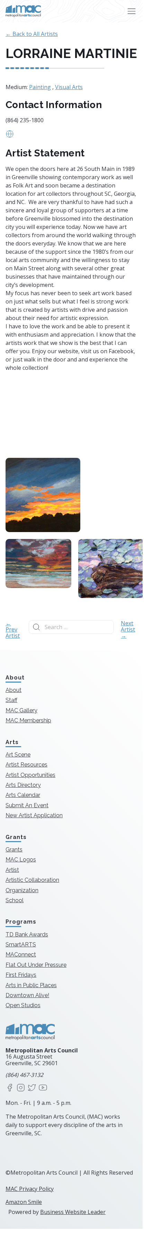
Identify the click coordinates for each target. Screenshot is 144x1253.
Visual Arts (69, 87)
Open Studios (23, 1005)
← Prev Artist (13, 629)
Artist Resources (26, 764)
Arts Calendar (23, 795)
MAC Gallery (21, 710)
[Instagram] (21, 1088)
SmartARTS (21, 944)
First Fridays (21, 975)
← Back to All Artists (32, 34)
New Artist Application (34, 815)
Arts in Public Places (31, 985)
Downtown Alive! (27, 995)
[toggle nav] (131, 11)
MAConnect (21, 954)
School (15, 900)
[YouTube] (43, 1088)
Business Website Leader (73, 1212)
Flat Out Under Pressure (36, 965)
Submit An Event (27, 805)
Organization (22, 890)
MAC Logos (21, 859)
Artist (12, 870)
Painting (40, 87)
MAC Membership (28, 720)
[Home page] (23, 11)
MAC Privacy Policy (30, 1189)
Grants (14, 849)
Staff (11, 700)
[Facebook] (10, 1088)
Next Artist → (128, 629)
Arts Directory (23, 785)
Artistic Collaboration (32, 880)
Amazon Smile (24, 1202)
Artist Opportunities (30, 775)
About (13, 690)
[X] (32, 1088)
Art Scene (18, 754)
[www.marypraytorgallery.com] (10, 136)
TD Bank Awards (27, 934)
